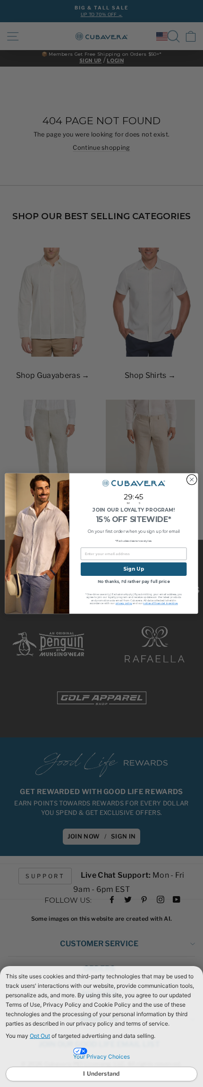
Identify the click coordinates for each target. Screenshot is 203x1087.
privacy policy (124, 603)
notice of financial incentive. (160, 603)
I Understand (101, 1073)
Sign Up (133, 569)
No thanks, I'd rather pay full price (134, 581)
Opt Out (40, 1035)
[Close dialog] (191, 479)
